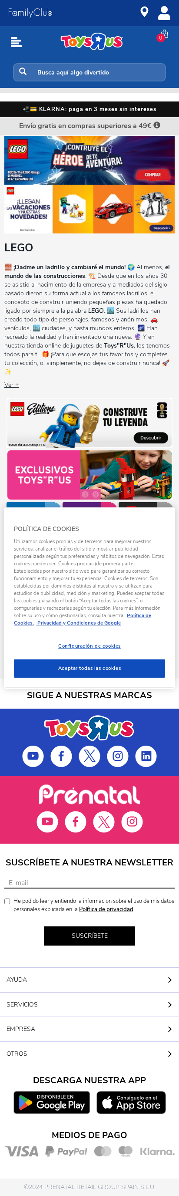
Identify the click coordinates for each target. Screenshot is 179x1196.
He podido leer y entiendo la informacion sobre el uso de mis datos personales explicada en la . (93, 905)
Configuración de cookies (89, 645)
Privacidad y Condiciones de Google (78, 622)
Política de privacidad (106, 909)
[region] (89, 598)
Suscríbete (90, 936)
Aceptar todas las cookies (89, 668)
